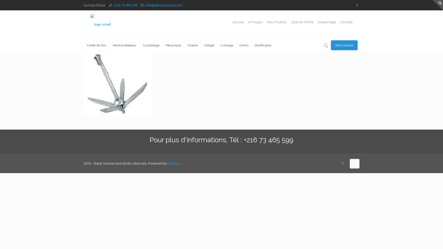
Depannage (327, 22)
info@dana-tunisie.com (163, 5)
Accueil (238, 22)
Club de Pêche (302, 22)
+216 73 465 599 (125, 5)
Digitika (174, 163)
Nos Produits (277, 22)
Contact (346, 22)
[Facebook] (357, 5)
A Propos (255, 22)
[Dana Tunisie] (100, 24)
